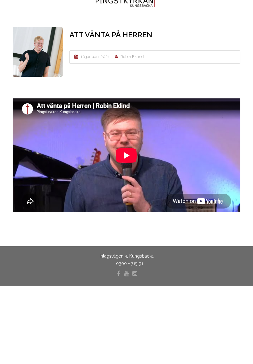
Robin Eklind (132, 56)
